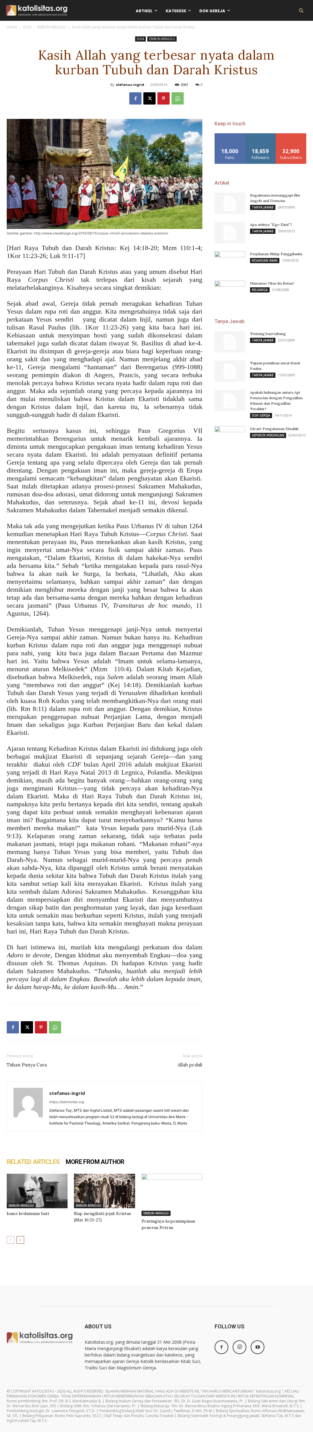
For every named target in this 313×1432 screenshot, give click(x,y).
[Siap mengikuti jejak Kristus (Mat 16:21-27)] (104, 1191)
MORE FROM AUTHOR (95, 1161)
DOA (27, 27)
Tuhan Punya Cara (27, 1065)
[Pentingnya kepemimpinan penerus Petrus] (172, 1195)
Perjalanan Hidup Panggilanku (276, 254)
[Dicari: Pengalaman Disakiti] (230, 436)
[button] (301, 10)
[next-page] (20, 1240)
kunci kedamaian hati (28, 1213)
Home (12, 27)
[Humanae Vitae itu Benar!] (230, 291)
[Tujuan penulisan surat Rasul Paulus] (230, 371)
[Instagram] (239, 1347)
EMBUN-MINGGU (51, 27)
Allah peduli (190, 1065)
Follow (260, 135)
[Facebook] (135, 98)
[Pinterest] (163, 98)
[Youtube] (257, 1347)
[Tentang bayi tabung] (230, 341)
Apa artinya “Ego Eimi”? (271, 224)
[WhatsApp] (177, 98)
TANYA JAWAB (263, 207)
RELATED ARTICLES (33, 1161)
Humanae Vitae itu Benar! (272, 283)
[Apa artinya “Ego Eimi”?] (230, 232)
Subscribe (291, 135)
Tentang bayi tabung (268, 333)
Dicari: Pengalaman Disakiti (274, 428)
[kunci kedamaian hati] (37, 1191)
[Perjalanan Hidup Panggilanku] (230, 262)
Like (230, 135)
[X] (149, 98)
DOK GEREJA (261, 415)
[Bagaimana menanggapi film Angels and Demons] (230, 203)
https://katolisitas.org (66, 1102)
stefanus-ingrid (130, 84)
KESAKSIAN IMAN (265, 260)
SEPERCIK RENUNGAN (268, 435)
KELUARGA (260, 290)
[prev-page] (10, 1240)
